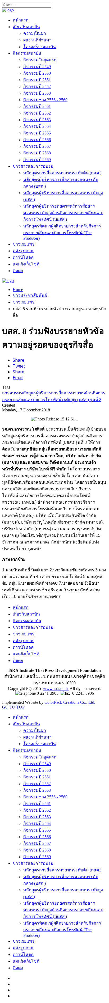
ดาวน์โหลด (23, 257)
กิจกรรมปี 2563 (37, 119)
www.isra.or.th (56, 688)
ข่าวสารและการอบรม (33, 166)
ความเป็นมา (34, 33)
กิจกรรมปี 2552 (37, 86)
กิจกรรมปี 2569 (37, 159)
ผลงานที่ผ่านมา (37, 40)
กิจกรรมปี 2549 (37, 66)
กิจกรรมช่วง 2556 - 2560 (45, 100)
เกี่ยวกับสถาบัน (26, 26)
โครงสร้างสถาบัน (39, 46)
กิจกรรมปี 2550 (37, 73)
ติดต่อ (18, 270)
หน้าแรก (21, 20)
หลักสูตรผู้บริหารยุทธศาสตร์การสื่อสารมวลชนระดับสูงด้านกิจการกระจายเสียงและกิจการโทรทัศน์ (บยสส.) (63, 213)
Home (18, 289)
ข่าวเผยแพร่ (23, 244)
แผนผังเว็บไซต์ (26, 264)
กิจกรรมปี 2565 (37, 133)
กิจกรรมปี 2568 (37, 153)
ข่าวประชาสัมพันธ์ (30, 295)
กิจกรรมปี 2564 (37, 126)
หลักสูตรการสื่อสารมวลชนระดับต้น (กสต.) (62, 173)
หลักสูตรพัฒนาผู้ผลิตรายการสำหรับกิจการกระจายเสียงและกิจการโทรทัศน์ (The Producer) (62, 232)
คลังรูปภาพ (23, 250)
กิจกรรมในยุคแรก (40, 60)
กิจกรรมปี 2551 (37, 80)
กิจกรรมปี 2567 (37, 146)
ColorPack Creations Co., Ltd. (69, 702)
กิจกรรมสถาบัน (27, 53)
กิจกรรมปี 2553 (37, 93)
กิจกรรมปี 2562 (37, 113)
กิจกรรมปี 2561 (37, 106)
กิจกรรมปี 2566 (37, 139)
